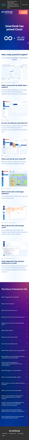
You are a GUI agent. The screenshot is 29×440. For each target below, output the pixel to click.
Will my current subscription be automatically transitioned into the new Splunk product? (11, 364)
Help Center (4, 433)
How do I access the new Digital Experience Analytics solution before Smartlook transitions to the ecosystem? (12, 404)
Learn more (25, 4)
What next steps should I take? (9, 337)
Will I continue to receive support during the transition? (13, 383)
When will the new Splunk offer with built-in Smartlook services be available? (13, 357)
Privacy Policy (20, 433)
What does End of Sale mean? (9, 310)
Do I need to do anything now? (9, 343)
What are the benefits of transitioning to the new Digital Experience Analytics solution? (12, 397)
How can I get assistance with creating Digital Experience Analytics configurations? (12, 410)
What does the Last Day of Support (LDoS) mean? (12, 323)
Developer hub (12, 433)
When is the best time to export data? (11, 390)
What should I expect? (7, 330)
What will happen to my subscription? (11, 370)
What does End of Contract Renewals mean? (13, 317)
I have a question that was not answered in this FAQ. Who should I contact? (12, 417)
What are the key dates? (7, 303)
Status (3, 435)
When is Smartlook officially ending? (11, 377)
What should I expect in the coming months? (13, 350)
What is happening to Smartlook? (10, 297)
